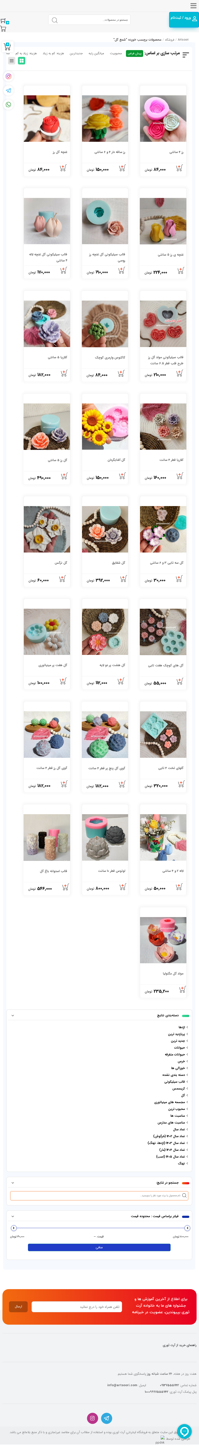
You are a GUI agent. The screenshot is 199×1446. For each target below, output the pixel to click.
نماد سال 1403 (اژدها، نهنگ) (166, 1143)
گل (183, 1095)
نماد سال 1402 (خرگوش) (169, 1136)
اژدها (182, 1027)
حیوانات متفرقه (175, 1054)
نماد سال (179, 1129)
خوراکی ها (178, 1068)
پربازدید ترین (176, 1034)
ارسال (18, 1306)
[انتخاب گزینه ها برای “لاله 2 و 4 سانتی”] (179, 887)
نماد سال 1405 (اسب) (170, 1156)
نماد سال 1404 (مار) (172, 1149)
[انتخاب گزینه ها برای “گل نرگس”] (62, 578)
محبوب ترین (176, 1109)
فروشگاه (169, 39)
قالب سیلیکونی (174, 1081)
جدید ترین (178, 1041)
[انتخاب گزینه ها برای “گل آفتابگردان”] (122, 476)
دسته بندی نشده (173, 1075)
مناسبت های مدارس (171, 1122)
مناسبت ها (177, 1115)
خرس (181, 1061)
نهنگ (181, 1163)
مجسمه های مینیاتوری (169, 1102)
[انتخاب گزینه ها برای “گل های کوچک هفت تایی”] (180, 681)
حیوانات (179, 1047)
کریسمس (178, 1088)
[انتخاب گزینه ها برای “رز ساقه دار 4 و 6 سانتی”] (122, 168)
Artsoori (183, 39)
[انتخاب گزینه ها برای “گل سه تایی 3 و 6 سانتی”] (179, 578)
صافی (99, 1247)
